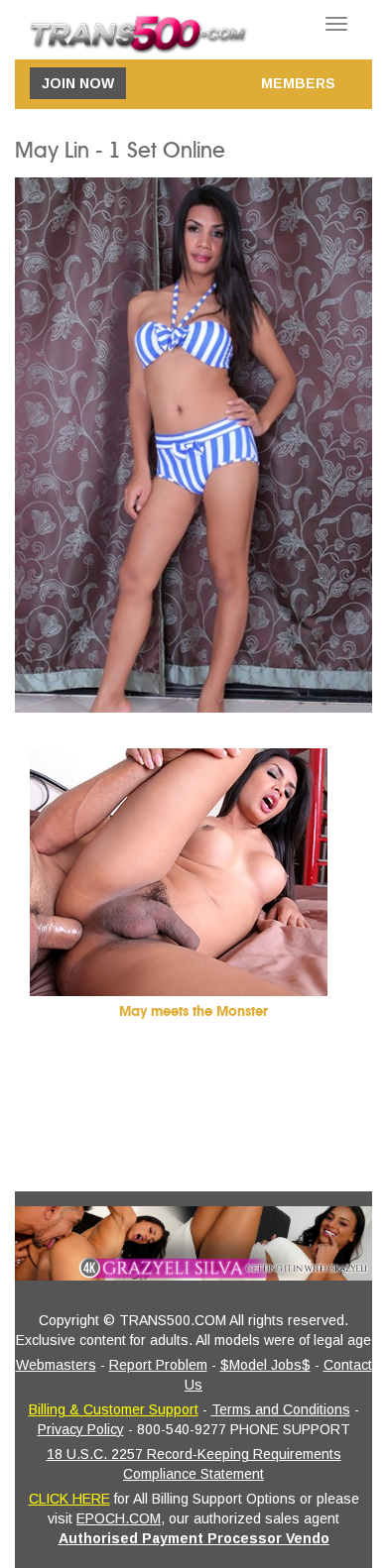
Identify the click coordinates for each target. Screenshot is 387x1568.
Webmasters (56, 1365)
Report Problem (158, 1365)
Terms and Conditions (280, 1409)
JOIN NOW (78, 83)
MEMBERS (298, 83)
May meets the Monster (193, 1011)
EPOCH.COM (118, 1518)
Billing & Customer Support (113, 1409)
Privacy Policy (81, 1429)
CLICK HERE (69, 1499)
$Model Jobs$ (265, 1365)
